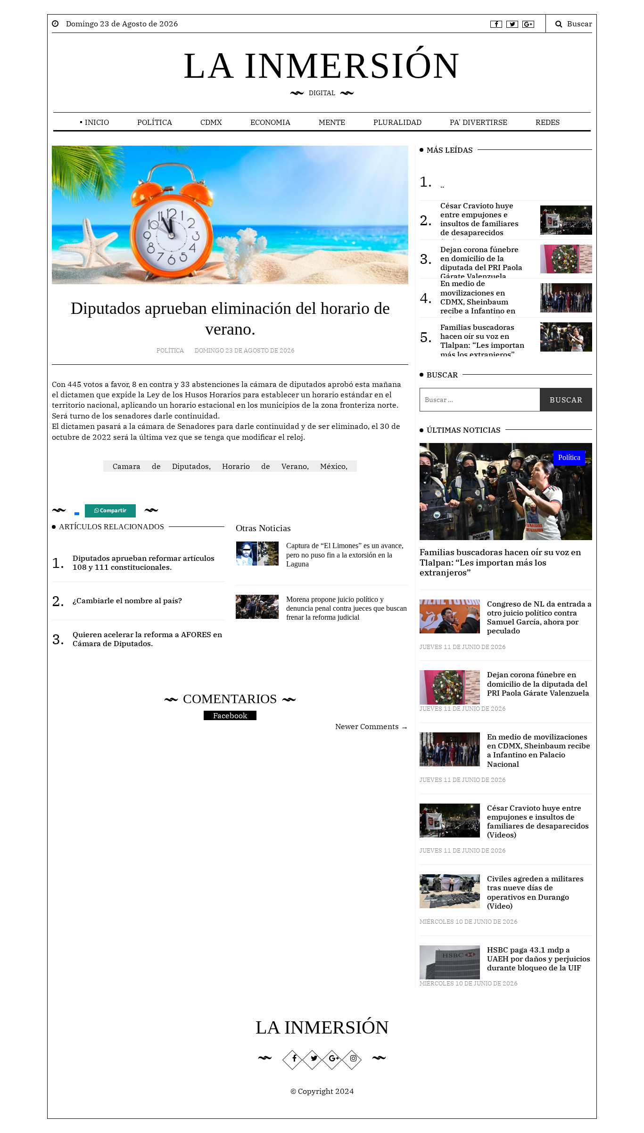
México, (333, 466)
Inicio (97, 122)
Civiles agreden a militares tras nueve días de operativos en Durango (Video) (535, 892)
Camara (126, 466)
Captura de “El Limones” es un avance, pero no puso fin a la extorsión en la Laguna (345, 554)
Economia (270, 122)
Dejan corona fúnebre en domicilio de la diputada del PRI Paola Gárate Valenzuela (538, 683)
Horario (236, 466)
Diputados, (191, 466)
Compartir (112, 511)
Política (154, 122)
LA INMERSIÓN (322, 65)
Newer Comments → (371, 726)
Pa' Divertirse (478, 122)
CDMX (211, 122)
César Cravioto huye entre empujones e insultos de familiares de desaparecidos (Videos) (538, 821)
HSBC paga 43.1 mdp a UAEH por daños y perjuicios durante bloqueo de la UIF (538, 958)
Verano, (295, 466)
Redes (548, 122)
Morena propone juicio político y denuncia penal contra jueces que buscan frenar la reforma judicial (346, 608)
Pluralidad (397, 122)
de (156, 466)
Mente (332, 122)
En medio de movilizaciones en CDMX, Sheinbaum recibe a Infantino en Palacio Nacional (538, 750)
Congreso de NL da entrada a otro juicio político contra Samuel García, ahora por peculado (539, 617)
